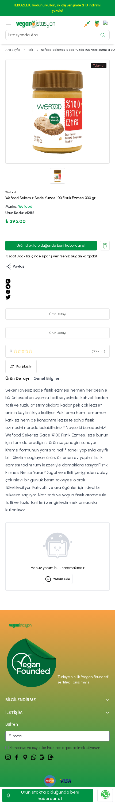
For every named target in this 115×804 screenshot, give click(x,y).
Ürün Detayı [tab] (17, 378)
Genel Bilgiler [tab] (46, 378)
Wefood (25, 206)
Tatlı (30, 50)
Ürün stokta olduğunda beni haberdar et (51, 245)
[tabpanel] (57, 450)
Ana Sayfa (12, 50)
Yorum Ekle (61, 579)
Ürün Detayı (57, 314)
